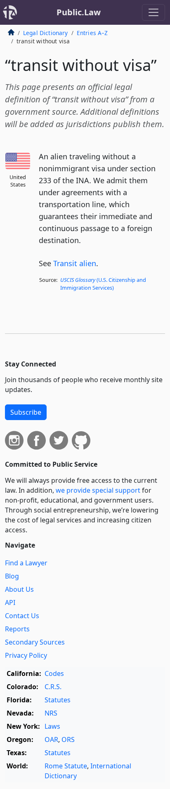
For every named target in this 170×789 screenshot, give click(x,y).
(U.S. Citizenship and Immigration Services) (103, 283)
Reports (17, 628)
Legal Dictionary (45, 33)
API (10, 602)
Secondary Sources (35, 642)
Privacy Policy (26, 655)
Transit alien (74, 263)
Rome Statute (66, 765)
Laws (52, 726)
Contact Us (22, 615)
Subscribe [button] (25, 412)
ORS (68, 739)
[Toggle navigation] (153, 12)
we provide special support (98, 490)
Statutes (58, 699)
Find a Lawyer (26, 562)
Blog (12, 576)
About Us (19, 589)
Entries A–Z (92, 33)
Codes (54, 673)
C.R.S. (53, 686)
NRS (51, 713)
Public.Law (79, 12)
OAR (51, 739)
